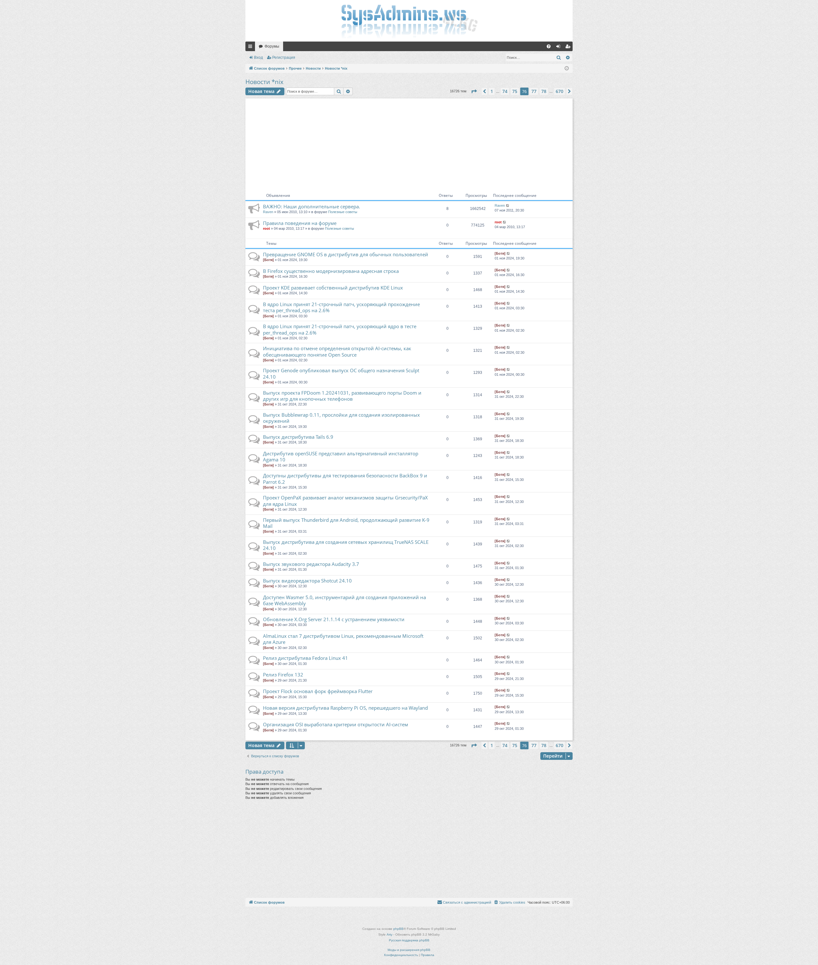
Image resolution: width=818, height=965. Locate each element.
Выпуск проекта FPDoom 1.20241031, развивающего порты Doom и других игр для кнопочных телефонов (342, 396)
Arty (389, 934)
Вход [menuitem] (559, 47)
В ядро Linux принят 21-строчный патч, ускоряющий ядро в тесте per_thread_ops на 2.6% (339, 329)
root (266, 228)
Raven (268, 212)
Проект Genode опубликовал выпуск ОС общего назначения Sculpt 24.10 (341, 373)
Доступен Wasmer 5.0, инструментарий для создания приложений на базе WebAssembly (344, 600)
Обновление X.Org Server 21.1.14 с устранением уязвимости (334, 619)
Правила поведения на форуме (299, 223)
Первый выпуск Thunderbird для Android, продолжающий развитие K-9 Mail (346, 523)
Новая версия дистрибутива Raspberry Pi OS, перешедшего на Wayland (345, 708)
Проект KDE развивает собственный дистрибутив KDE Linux (333, 287)
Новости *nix (264, 82)
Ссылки (251, 47)
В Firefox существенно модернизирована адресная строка (331, 271)
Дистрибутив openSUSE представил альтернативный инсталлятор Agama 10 (340, 456)
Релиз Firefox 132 (283, 674)
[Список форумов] (409, 21)
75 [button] (514, 91)
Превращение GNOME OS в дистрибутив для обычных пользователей (345, 254)
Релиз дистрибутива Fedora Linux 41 (305, 658)
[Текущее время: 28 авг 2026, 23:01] (567, 68)
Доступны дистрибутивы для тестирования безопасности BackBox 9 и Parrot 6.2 (345, 478)
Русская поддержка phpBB (409, 940)
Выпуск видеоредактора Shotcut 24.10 (307, 580)
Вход (258, 57)
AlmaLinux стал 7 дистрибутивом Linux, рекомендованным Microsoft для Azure (343, 639)
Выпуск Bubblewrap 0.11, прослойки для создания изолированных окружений (341, 418)
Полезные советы (342, 212)
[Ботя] (268, 260)
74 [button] (504, 91)
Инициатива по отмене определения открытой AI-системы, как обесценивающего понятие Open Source (337, 351)
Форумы (272, 46)
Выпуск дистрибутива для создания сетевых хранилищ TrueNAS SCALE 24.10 (345, 545)
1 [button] (491, 91)
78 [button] (543, 91)
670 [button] (559, 91)
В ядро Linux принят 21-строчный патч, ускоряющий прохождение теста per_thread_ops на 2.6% (341, 307)
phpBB (398, 928)
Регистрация (283, 57)
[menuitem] (548, 46)
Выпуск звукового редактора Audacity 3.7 (311, 564)
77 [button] (533, 91)
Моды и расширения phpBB (409, 950)
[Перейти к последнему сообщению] (508, 205)
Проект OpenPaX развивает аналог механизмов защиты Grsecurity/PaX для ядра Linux (345, 500)
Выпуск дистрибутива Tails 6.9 (298, 437)
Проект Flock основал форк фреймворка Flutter (318, 691)
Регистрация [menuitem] (569, 47)
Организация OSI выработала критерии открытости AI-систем (335, 724)
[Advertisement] (409, 143)
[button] (474, 91)
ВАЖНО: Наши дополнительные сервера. (311, 206)
